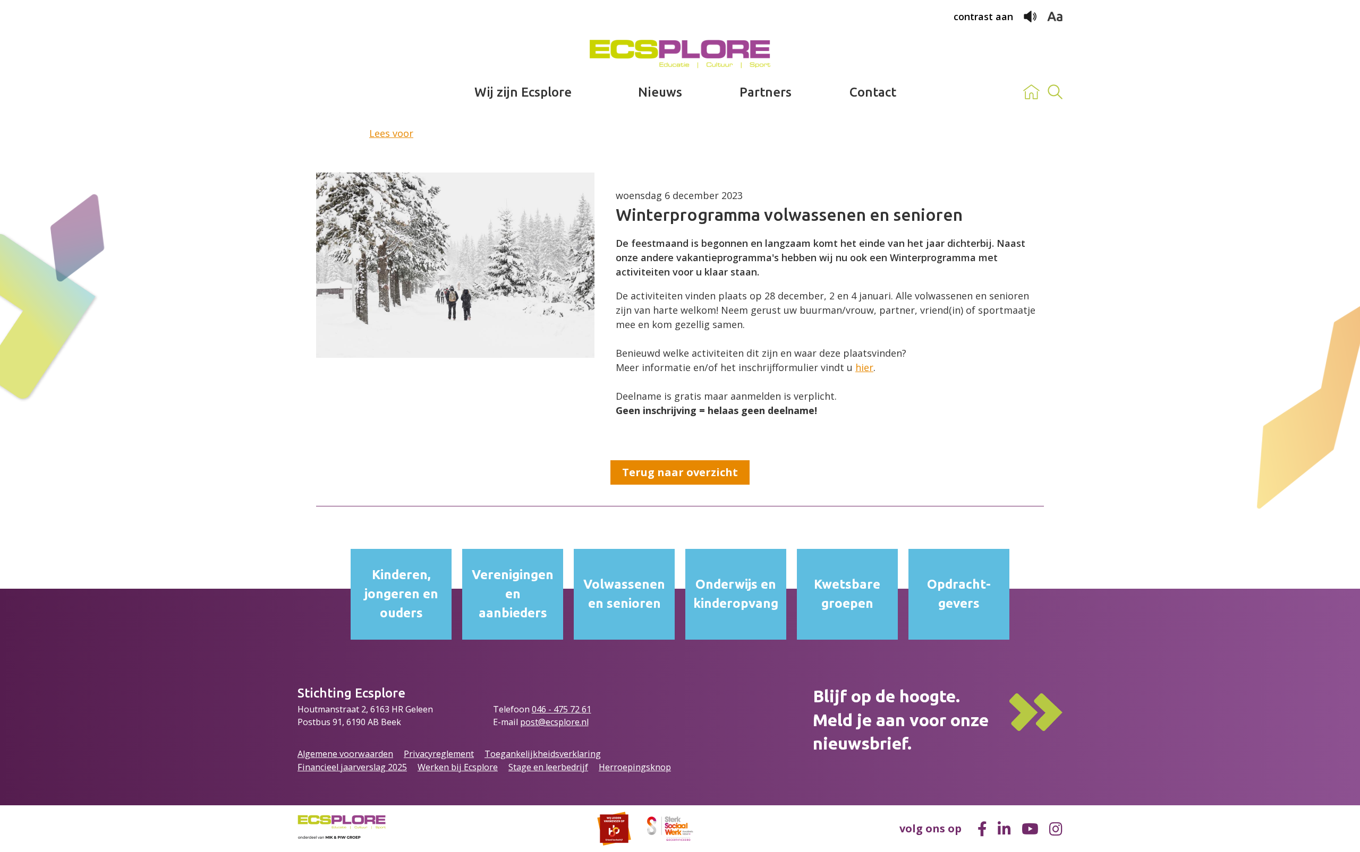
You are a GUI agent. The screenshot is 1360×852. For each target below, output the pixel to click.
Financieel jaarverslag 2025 (352, 767)
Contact (872, 92)
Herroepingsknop (635, 767)
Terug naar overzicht (680, 472)
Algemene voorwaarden (345, 754)
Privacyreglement (439, 754)
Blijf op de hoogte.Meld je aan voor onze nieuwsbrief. (901, 719)
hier (864, 367)
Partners (766, 92)
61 (586, 709)
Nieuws (660, 92)
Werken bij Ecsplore (458, 767)
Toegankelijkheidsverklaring (542, 754)
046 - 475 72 (557, 709)
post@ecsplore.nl (554, 722)
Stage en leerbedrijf (548, 767)
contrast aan (983, 16)
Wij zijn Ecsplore (523, 92)
